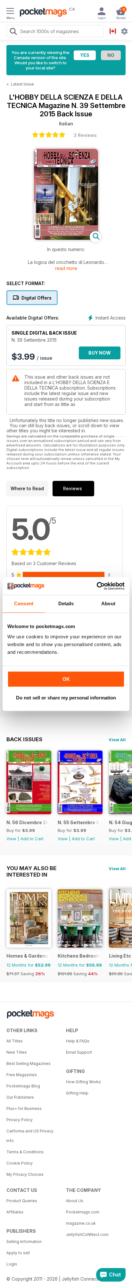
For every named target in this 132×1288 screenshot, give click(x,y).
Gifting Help (77, 1093)
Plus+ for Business (24, 1108)
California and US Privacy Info (30, 1136)
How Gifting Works (83, 1081)
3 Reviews (85, 135)
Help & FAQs (77, 1041)
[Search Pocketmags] (13, 32)
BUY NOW (99, 353)
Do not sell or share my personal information (66, 697)
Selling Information (24, 1241)
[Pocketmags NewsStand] (41, 12)
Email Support (79, 1052)
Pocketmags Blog (23, 1086)
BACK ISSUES (24, 739)
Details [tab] (66, 603)
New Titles (16, 1052)
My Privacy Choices (25, 1174)
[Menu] (10, 12)
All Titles (14, 1041)
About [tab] (108, 603)
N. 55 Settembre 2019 (79, 822)
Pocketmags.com (82, 1212)
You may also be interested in (31, 868)
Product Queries (21, 1200)
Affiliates (14, 1212)
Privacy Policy (19, 1119)
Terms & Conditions (25, 1151)
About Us (74, 1200)
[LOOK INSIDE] (66, 238)
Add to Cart (32, 838)
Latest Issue (22, 84)
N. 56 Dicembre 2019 (27, 822)
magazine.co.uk (81, 1223)
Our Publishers (20, 1097)
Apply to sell (18, 1252)
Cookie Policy (19, 1163)
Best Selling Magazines (28, 1063)
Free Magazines (21, 1074)
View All (117, 739)
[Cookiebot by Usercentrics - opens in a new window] (97, 586)
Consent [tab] (23, 603)
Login (11, 1264)
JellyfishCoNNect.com (87, 1234)
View (11, 838)
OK (66, 679)
